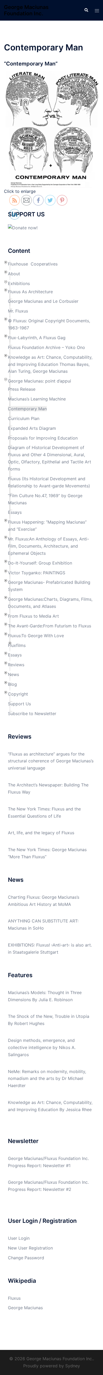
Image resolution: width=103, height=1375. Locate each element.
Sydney (72, 1365)
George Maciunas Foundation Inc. (26, 10)
